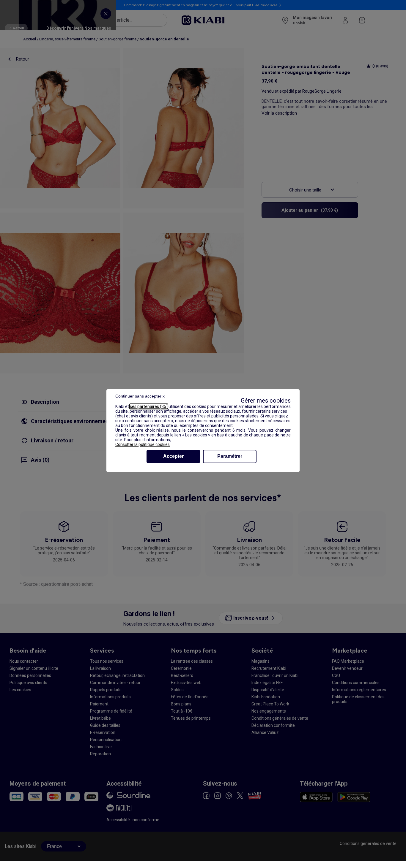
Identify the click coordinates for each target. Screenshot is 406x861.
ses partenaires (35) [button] (149, 406)
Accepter (173, 456)
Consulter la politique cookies (142, 444)
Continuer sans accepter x (140, 396)
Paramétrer (229, 456)
